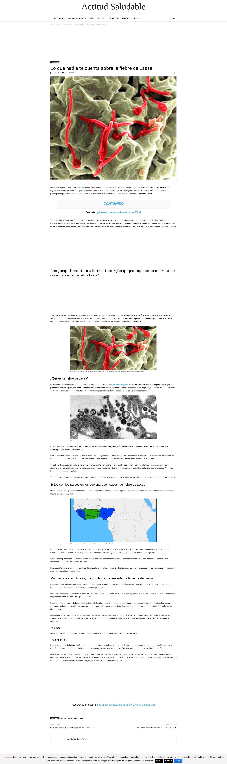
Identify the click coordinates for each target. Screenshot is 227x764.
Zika (81, 718)
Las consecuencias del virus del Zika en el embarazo (126, 704)
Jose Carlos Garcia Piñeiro (58, 73)
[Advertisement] (113, 43)
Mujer (91, 18)
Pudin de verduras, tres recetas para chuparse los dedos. (72, 728)
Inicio (52, 25)
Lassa (76, 718)
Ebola (81, 187)
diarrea (63, 718)
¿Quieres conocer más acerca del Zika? (119, 212)
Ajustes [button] (158, 761)
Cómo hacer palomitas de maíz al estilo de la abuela (156, 728)
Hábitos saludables (76, 18)
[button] (174, 18)
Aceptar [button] (178, 761)
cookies (9, 757)
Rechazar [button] (168, 761)
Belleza (101, 18)
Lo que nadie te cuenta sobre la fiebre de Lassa (101, 68)
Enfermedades (67, 25)
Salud (58, 25)
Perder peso (113, 18)
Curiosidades (58, 18)
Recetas (125, 18)
